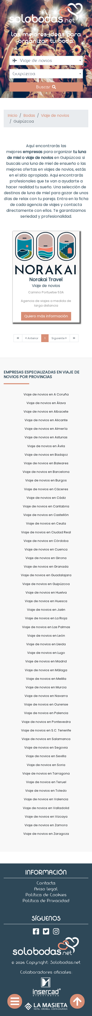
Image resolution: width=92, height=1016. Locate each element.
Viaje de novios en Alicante (46, 420)
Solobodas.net (65, 962)
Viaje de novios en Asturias (46, 437)
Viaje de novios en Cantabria (46, 506)
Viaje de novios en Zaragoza (46, 834)
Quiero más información (46, 316)
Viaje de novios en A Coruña (46, 394)
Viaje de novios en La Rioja (46, 618)
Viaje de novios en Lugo (46, 653)
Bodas (29, 115)
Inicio (12, 115)
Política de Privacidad (46, 900)
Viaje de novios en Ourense (46, 704)
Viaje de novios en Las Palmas (46, 627)
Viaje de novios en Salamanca (46, 739)
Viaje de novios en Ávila (46, 446)
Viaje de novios (55, 115)
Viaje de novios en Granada (46, 566)
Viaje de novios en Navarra (46, 696)
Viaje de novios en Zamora (46, 825)
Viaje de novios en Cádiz (46, 498)
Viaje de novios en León (46, 636)
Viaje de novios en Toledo (46, 791)
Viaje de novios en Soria (46, 765)
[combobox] (46, 60)
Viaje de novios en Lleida (46, 644)
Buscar (44, 87)
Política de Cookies (46, 894)
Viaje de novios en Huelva (46, 592)
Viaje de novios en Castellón (46, 515)
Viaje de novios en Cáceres (46, 489)
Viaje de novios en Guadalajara (46, 575)
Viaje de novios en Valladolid (46, 808)
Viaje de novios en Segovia (46, 747)
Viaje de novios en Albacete (46, 411)
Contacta (46, 883)
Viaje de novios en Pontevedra (46, 722)
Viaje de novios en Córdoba (46, 541)
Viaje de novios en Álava (46, 403)
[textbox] (46, 60)
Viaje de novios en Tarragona (46, 773)
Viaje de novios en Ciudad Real (46, 532)
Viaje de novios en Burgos (46, 480)
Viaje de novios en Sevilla (46, 756)
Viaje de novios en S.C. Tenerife (46, 730)
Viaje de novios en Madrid (46, 661)
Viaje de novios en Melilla (46, 679)
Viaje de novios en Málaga (46, 670)
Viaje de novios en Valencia (46, 799)
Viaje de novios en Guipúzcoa (46, 584)
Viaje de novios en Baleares (46, 463)
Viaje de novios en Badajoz (46, 455)
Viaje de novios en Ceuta (46, 523)
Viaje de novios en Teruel (46, 782)
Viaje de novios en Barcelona (46, 472)
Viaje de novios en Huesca (46, 601)
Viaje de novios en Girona (46, 558)
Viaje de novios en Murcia (46, 687)
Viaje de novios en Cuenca (46, 549)
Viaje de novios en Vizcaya (46, 816)
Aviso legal (46, 889)
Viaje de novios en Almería (46, 429)
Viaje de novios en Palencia (46, 713)
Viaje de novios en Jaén (46, 610)
